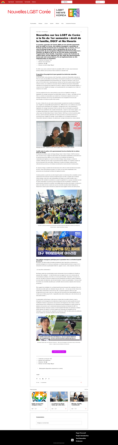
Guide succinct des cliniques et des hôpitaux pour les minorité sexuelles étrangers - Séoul (37, 404)
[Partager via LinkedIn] (42, 378)
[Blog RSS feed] (72, 440)
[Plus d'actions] (81, 31)
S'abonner (79, 441)
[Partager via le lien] (45, 378)
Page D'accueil (81, 433)
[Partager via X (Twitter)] (39, 378)
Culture (46, 23)
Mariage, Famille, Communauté (77, 404)
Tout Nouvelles (33, 23)
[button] (59, 368)
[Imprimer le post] (48, 378)
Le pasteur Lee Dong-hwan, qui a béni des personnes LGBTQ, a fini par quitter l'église (59, 404)
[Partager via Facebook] (36, 378)
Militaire (57, 23)
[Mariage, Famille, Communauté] (79, 397)
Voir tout (86, 389)
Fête (62, 23)
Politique (40, 23)
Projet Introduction (82, 435)
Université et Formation (71, 23)
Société (51, 23)
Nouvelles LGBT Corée (29, 12)
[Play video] (59, 134)
